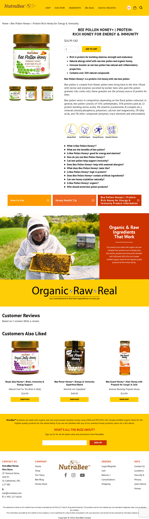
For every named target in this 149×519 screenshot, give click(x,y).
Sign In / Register (107, 7)
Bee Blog (89, 7)
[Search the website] (141, 8)
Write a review (31, 321)
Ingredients (75, 7)
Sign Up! (98, 442)
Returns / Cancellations (108, 477)
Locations (139, 470)
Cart (103, 470)
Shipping (106, 483)
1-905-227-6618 (13, 496)
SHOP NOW (24, 399)
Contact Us (139, 466)
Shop (48, 7)
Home (5, 23)
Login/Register (109, 466)
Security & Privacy (139, 477)
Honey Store (41, 483)
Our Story (60, 7)
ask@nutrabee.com (12, 493)
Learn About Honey (140, 486)
